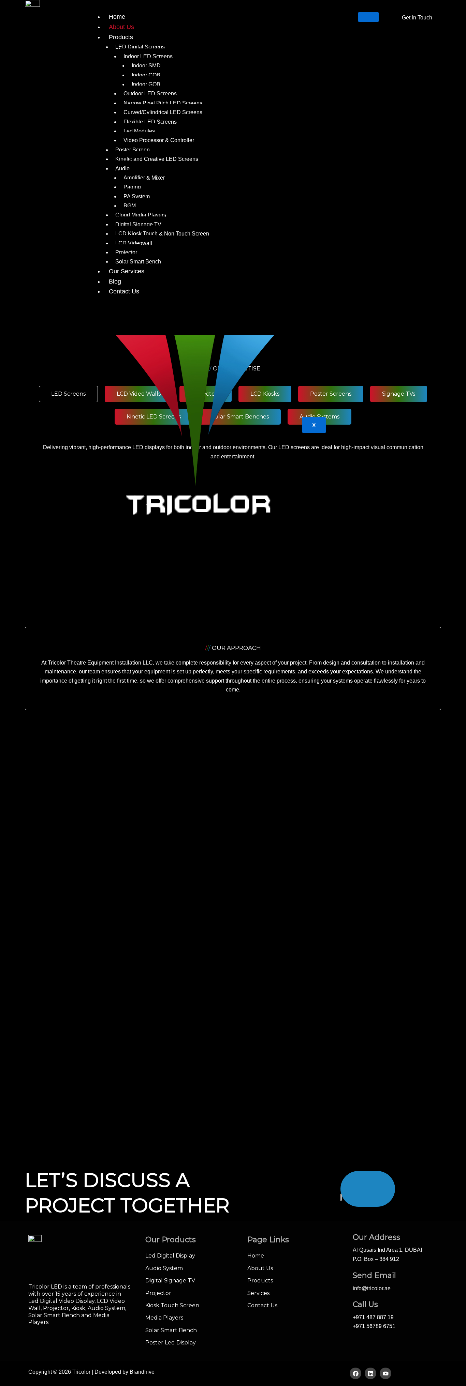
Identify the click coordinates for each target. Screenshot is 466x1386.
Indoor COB (146, 75)
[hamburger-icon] (368, 17)
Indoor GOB (146, 84)
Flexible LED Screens (150, 122)
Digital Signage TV (138, 224)
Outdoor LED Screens (150, 93)
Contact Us (124, 291)
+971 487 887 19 (373, 1317)
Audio (122, 168)
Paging (132, 187)
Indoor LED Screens (148, 56)
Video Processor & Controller (158, 140)
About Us (121, 27)
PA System (136, 196)
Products (121, 37)
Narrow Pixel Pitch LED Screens (162, 103)
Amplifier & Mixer (144, 178)
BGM (129, 206)
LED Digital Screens (140, 47)
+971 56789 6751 (374, 1326)
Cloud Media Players (140, 215)
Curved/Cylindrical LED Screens (162, 112)
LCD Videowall (133, 243)
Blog (115, 281)
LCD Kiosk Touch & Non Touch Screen (162, 234)
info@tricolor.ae (372, 1288)
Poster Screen (132, 150)
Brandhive (142, 1372)
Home (117, 16)
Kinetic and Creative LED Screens (156, 159)
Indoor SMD (146, 65)
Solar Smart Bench (138, 261)
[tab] (68, 394)
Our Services (126, 271)
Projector (126, 252)
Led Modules (139, 131)
